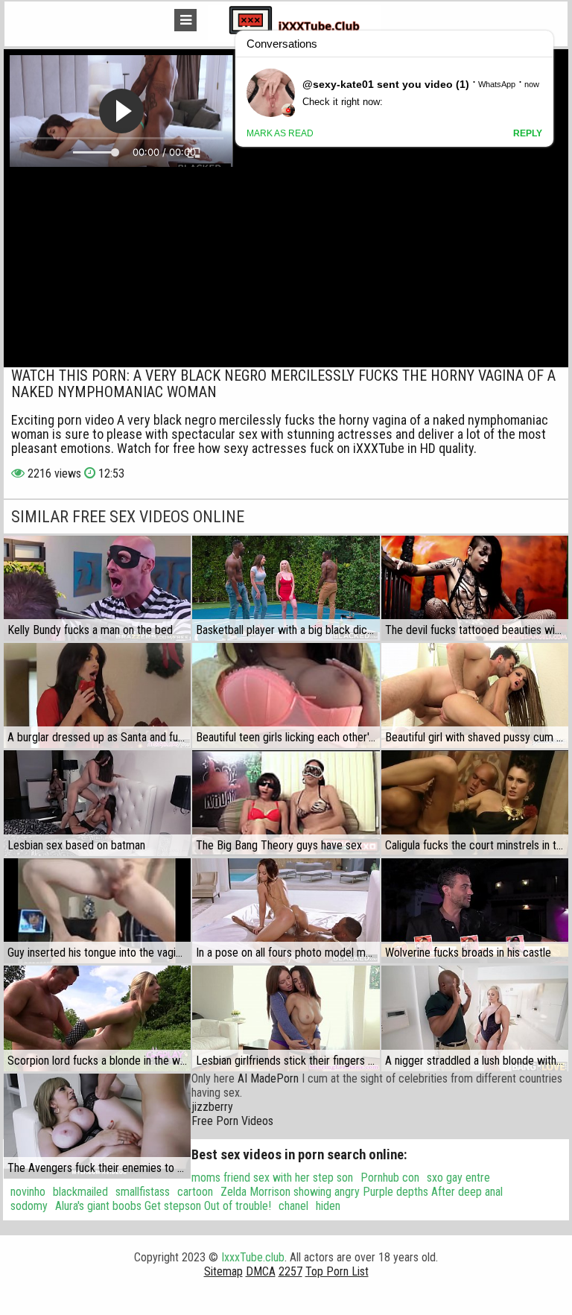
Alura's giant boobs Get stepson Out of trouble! (163, 1206)
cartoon (195, 1192)
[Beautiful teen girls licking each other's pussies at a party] (285, 695)
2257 (290, 1271)
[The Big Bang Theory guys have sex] (285, 802)
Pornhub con (389, 1177)
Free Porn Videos (232, 1121)
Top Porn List (337, 1271)
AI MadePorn (268, 1078)
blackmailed (80, 1192)
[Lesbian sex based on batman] (97, 802)
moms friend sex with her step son (272, 1177)
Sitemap (223, 1271)
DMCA (261, 1271)
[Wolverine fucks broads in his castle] (474, 910)
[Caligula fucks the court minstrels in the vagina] (474, 802)
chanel (293, 1206)
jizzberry (212, 1107)
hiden (328, 1206)
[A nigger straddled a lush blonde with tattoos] (474, 1018)
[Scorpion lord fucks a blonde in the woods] (97, 1018)
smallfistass (142, 1192)
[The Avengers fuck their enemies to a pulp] (97, 1126)
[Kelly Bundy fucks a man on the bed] (97, 588)
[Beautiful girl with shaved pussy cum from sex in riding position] (474, 695)
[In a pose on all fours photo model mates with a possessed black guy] (285, 910)
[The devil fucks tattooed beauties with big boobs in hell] (474, 588)
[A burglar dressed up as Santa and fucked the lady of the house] (97, 695)
